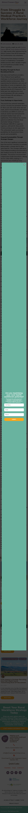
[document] (14, 406)
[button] (24, 164)
